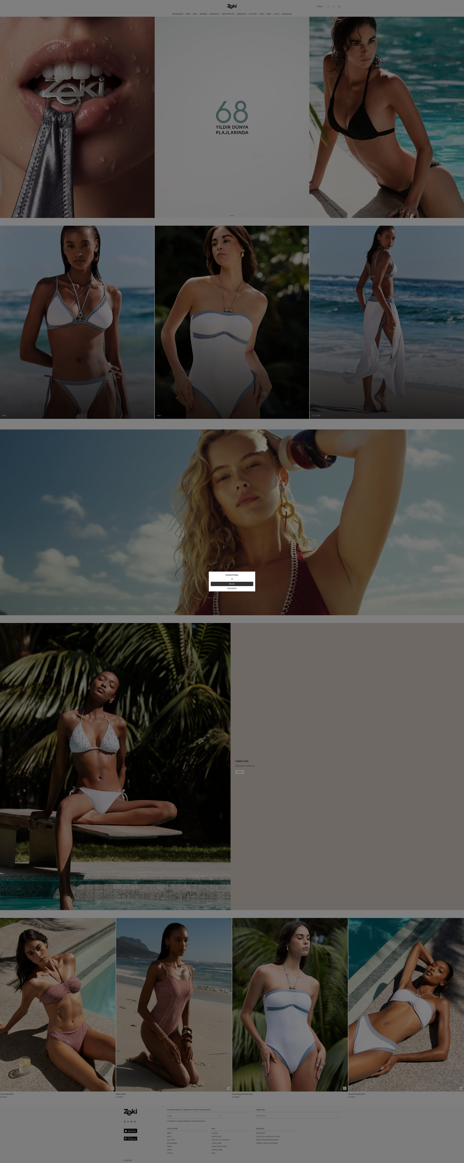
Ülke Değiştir (232, 588)
